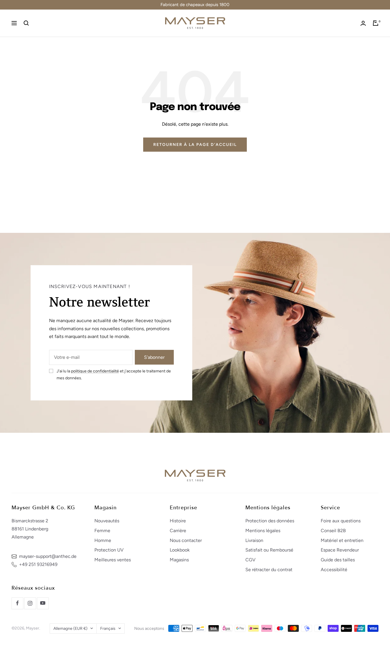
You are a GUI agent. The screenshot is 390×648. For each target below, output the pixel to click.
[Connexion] (363, 23)
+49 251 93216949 (38, 564)
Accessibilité (334, 569)
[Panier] (375, 23)
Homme (102, 540)
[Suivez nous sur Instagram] (30, 603)
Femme (102, 530)
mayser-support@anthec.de (47, 556)
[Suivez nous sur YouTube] (42, 603)
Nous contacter (186, 540)
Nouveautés (106, 520)
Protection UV (109, 550)
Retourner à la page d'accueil (195, 144)
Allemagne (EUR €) (70, 628)
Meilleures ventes (112, 559)
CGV (250, 559)
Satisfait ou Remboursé (269, 550)
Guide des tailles (338, 559)
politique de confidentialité (95, 371)
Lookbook (180, 550)
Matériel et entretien (342, 540)
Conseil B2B (333, 530)
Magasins (179, 559)
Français (107, 628)
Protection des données (269, 520)
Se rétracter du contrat (268, 569)
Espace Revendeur (340, 550)
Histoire (178, 520)
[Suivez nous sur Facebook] (17, 603)
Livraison (254, 540)
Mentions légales (262, 530)
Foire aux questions (341, 520)
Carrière (178, 530)
